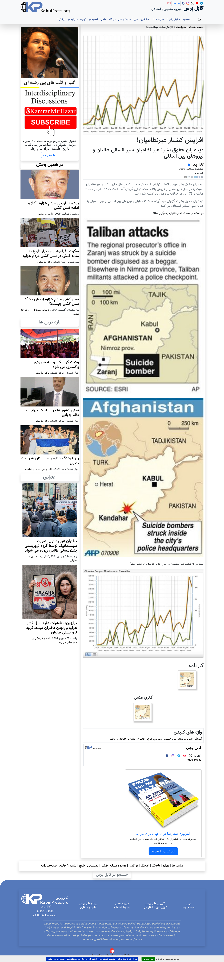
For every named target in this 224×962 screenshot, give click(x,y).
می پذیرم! (148, 959)
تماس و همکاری (88, 907)
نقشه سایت (189, 907)
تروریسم (93, 19)
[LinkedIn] (195, 177)
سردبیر (186, 19)
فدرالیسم (73, 19)
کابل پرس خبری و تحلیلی (38, 469)
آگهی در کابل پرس (155, 903)
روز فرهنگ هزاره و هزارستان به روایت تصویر (50, 460)
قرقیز (104, 865)
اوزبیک (145, 865)
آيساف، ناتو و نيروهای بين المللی (183, 739)
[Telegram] (178, 756)
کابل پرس (197, 164)
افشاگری (145, 19)
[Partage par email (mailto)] (202, 177)
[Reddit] (188, 177)
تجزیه (83, 19)
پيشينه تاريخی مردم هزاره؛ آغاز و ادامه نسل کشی (53, 205)
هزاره (166, 865)
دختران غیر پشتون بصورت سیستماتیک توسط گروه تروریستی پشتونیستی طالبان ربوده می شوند (51, 546)
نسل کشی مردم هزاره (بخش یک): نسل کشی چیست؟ (52, 301)
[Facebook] (198, 177)
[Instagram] (173, 756)
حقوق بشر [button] (174, 19)
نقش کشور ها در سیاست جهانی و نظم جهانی (52, 412)
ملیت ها (177, 865)
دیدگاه (112, 19)
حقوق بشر (181, 27)
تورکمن (133, 865)
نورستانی (93, 865)
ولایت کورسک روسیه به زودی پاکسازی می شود (56, 364)
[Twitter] (190, 756)
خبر (136, 19)
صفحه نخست (196, 27)
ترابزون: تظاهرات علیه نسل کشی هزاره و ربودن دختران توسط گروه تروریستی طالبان (51, 628)
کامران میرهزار (41, 309)
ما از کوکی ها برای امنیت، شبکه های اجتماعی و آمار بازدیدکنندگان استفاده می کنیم (92, 959)
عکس (103, 19)
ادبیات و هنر (124, 19)
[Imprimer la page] (192, 177)
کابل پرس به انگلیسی (155, 907)
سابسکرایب (49, 155)
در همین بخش (49, 164)
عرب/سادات (49, 865)
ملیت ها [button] (159, 19)
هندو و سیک (118, 865)
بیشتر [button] (62, 19)
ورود (188, 903)
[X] (185, 177)
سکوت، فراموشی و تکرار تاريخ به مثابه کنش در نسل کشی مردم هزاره (51, 253)
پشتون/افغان (68, 865)
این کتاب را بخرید (163, 851)
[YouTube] (184, 756)
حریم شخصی (122, 903)
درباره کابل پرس (88, 903)
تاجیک (156, 865)
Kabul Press (193, 760)
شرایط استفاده (122, 907)
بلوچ (82, 865)
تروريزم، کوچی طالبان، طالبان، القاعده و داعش (135, 739)
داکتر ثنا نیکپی (45, 213)
